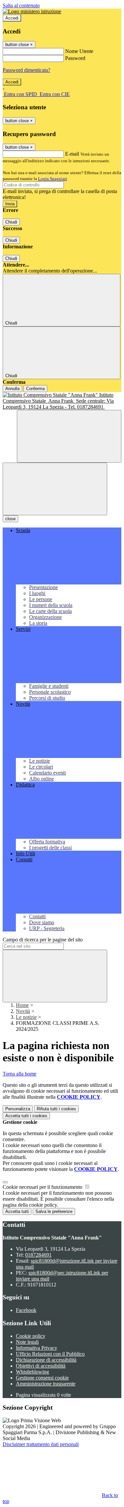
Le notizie (26, 1017)
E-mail (72, 154)
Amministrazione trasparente (45, 1383)
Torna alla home (19, 1074)
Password (75, 58)
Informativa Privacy (36, 1348)
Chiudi (11, 222)
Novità (23, 1011)
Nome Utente (79, 51)
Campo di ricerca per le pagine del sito (43, 939)
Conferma (35, 388)
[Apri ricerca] (69, 436)
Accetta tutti (26, 1115)
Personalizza (17, 1108)
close (10, 518)
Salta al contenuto (21, 5)
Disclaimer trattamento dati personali (41, 1444)
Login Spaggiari (52, 178)
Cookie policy (30, 1336)
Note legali (27, 1342)
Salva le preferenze (53, 1211)
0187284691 (38, 1255)
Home (22, 1005)
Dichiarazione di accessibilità (46, 1360)
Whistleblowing (32, 1372)
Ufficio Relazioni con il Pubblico (50, 1354)
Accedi (12, 18)
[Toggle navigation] (55, 489)
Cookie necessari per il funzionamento (43, 1187)
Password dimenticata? (26, 70)
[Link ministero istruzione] (32, 11)
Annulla (12, 388)
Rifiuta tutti (56, 1108)
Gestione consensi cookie (42, 1378)
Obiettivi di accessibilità (40, 1366)
